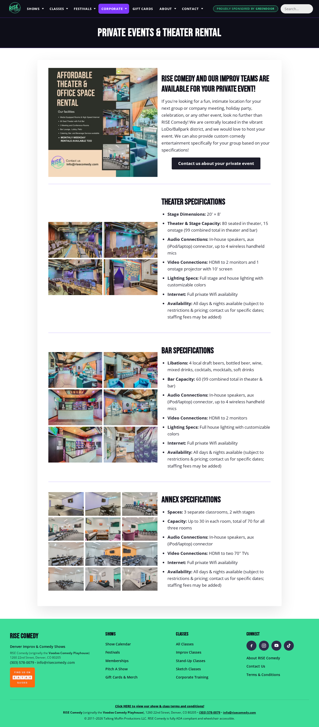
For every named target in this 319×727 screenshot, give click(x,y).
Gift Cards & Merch (121, 677)
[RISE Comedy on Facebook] (251, 645)
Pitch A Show (116, 668)
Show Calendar (118, 643)
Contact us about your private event (216, 163)
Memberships (117, 660)
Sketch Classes (188, 668)
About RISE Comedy (263, 657)
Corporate (112, 8)
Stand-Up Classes (190, 660)
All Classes (185, 643)
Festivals (82, 8)
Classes (57, 8)
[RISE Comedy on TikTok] (289, 645)
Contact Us (255, 666)
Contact (190, 8)
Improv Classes (188, 652)
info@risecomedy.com (56, 662)
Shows (33, 8)
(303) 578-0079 (22, 662)
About (166, 8)
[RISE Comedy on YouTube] (276, 645)
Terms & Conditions (263, 674)
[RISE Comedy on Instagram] (264, 645)
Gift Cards (143, 8)
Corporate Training (192, 677)
